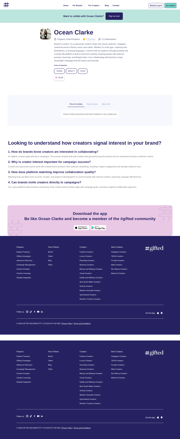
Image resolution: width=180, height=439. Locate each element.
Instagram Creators (118, 252)
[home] (6, 4)
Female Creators (117, 260)
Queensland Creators (88, 295)
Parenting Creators (87, 260)
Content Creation (23, 269)
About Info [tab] (106, 104)
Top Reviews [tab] (92, 104)
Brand (50, 252)
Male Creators (116, 265)
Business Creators (87, 265)
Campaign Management (26, 265)
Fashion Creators (86, 252)
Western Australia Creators (90, 290)
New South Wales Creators (90, 282)
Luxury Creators (86, 256)
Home (65, 5)
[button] (78, 5)
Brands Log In (156, 5)
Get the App (150, 313)
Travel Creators (86, 273)
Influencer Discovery (24, 260)
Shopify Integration (24, 278)
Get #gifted (170, 5)
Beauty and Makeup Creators (91, 269)
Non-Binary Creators (119, 269)
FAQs (50, 265)
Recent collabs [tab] (76, 104)
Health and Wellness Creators (91, 278)
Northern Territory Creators (90, 299)
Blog (107, 5)
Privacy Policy (67, 323)
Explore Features (23, 252)
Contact (116, 5)
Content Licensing (23, 273)
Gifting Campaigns (24, 256)
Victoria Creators (86, 286)
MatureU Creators (118, 273)
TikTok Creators (117, 256)
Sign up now (114, 16)
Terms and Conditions (82, 323)
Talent (50, 256)
